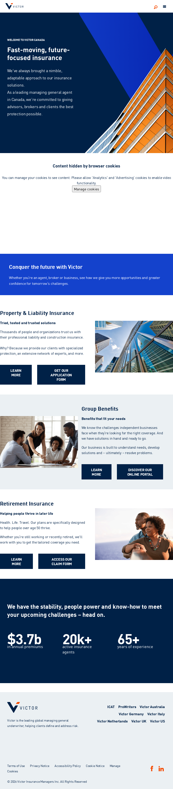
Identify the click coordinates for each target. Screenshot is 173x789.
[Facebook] (151, 768)
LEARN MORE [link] (15, 372)
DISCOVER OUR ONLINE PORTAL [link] (140, 472)
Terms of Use (16, 765)
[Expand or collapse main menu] (164, 6)
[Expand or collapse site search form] (155, 7)
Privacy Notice (39, 765)
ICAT (110, 706)
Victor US (157, 720)
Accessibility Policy (68, 765)
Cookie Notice (95, 765)
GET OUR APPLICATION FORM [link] (61, 375)
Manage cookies (86, 189)
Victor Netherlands (112, 720)
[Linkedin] (161, 768)
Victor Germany (131, 713)
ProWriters (127, 706)
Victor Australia (152, 706)
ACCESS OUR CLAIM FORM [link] (62, 561)
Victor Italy (156, 713)
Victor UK (139, 720)
